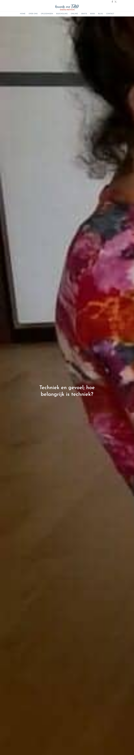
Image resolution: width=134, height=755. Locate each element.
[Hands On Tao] (67, 7)
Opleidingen (47, 14)
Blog (100, 14)
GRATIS (84, 14)
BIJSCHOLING (62, 14)
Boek (92, 14)
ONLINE (74, 14)
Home (22, 14)
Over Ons (33, 14)
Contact (110, 14)
